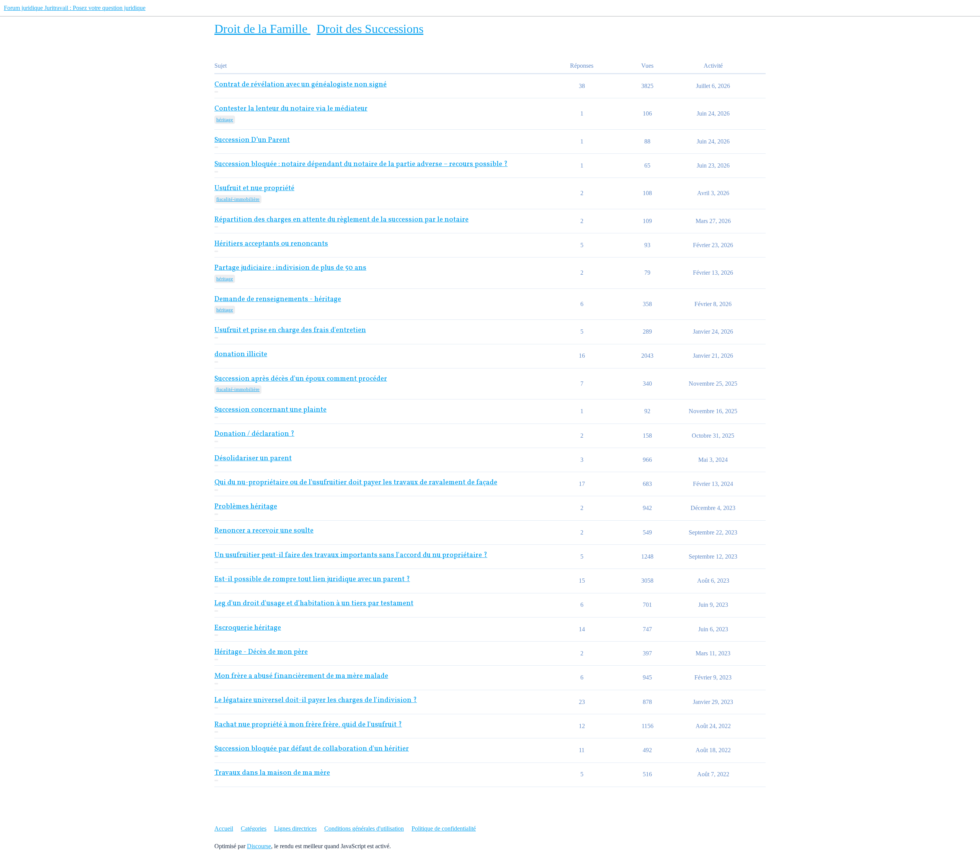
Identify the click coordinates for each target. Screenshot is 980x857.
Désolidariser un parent (253, 458)
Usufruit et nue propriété (254, 188)
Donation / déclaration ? (254, 434)
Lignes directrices (295, 828)
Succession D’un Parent (252, 140)
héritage (224, 119)
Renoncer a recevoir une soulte (264, 531)
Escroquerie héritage (247, 628)
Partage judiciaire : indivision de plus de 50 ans (290, 268)
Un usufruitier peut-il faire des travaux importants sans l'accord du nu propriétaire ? (350, 555)
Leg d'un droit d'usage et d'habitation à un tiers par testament (313, 603)
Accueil (223, 828)
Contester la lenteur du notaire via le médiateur (291, 109)
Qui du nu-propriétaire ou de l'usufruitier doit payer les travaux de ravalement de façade (355, 482)
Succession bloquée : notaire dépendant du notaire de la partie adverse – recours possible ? (361, 164)
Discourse (259, 846)
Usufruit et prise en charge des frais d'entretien (290, 330)
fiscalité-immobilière (238, 199)
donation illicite (240, 354)
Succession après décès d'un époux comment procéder (300, 379)
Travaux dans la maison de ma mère (272, 773)
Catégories (253, 828)
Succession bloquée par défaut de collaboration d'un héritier (311, 749)
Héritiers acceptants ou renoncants (271, 244)
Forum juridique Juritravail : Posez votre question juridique (74, 8)
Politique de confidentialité (444, 828)
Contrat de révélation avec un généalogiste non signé (300, 85)
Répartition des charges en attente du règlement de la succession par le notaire (341, 220)
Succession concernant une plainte (270, 410)
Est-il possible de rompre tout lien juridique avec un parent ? (312, 579)
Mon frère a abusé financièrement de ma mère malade (301, 676)
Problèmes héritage (245, 507)
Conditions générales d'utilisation (364, 828)
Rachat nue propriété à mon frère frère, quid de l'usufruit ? (308, 725)
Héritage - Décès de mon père (261, 652)
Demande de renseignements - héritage (277, 299)
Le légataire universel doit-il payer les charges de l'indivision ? (315, 700)
